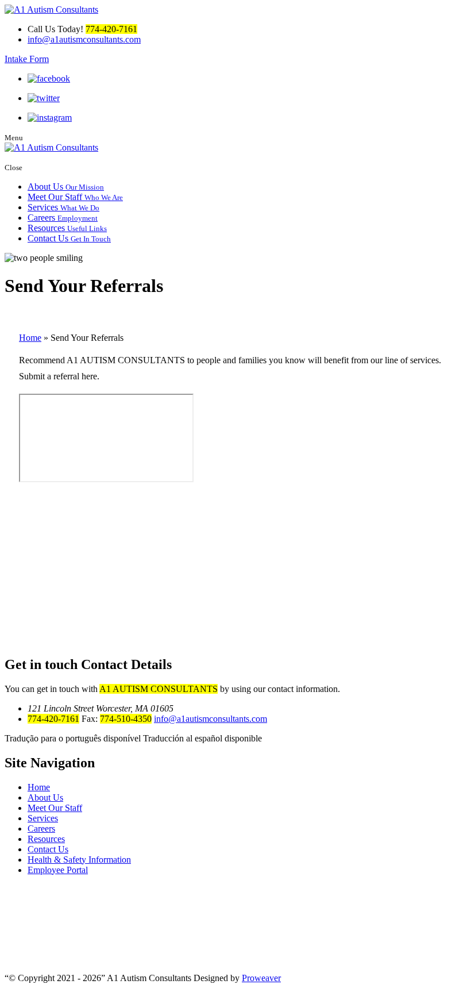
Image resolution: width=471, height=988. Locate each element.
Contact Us (69, 238)
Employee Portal (58, 870)
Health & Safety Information (79, 859)
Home (30, 338)
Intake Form (27, 59)
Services (63, 207)
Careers (63, 217)
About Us (66, 186)
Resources (67, 228)
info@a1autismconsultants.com (84, 39)
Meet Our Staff (75, 197)
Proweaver (261, 978)
